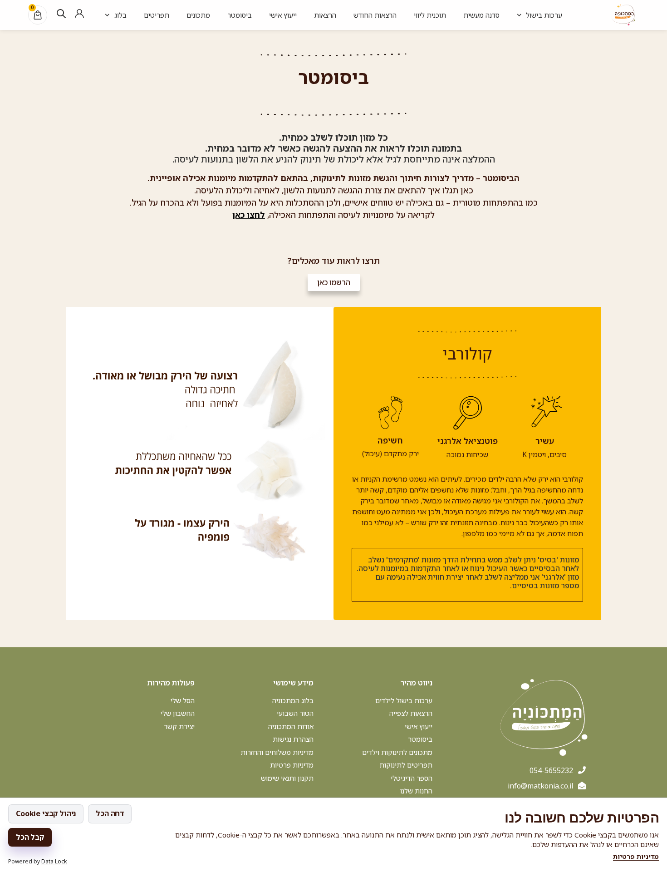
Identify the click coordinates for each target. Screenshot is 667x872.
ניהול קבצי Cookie (46, 813)
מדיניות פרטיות (636, 856)
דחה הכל (110, 813)
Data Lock (54, 861)
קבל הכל (30, 837)
